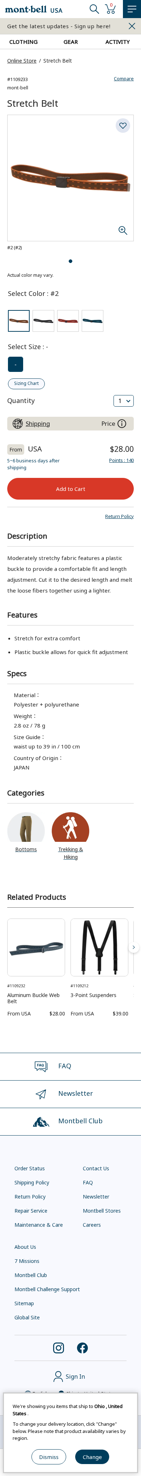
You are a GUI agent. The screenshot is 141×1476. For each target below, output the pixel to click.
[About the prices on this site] (121, 423)
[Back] (7, 947)
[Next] (133, 947)
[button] (119, 516)
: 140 (121, 460)
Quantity (21, 400)
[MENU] (132, 9)
